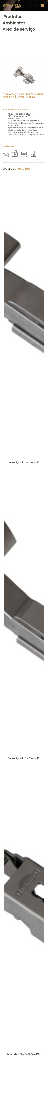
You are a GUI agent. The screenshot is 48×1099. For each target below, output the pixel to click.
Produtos (12, 17)
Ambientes (14, 23)
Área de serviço (19, 29)
